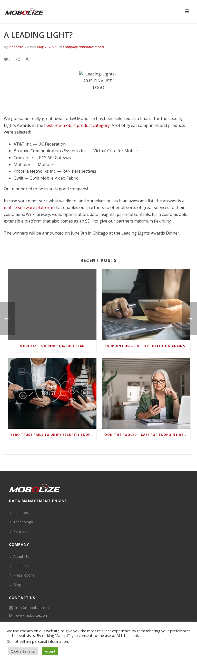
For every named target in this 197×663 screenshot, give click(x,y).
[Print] (29, 59)
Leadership (22, 565)
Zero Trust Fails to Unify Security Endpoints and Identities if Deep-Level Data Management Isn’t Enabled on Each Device (53, 435)
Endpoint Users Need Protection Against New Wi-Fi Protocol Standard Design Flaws (148, 346)
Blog (17, 584)
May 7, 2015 (47, 47)
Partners (20, 531)
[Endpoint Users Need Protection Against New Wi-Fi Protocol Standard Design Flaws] (146, 304)
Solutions (21, 512)
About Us (21, 556)
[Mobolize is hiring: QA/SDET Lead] (52, 304)
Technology (23, 522)
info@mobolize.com (32, 607)
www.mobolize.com (31, 615)
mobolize (15, 47)
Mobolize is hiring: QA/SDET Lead (52, 346)
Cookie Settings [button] (23, 651)
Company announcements (83, 47)
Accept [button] (50, 651)
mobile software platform (28, 207)
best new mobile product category (77, 125)
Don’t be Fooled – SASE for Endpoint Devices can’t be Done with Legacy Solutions (148, 435)
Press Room (23, 575)
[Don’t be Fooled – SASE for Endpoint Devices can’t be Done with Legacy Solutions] (146, 393)
